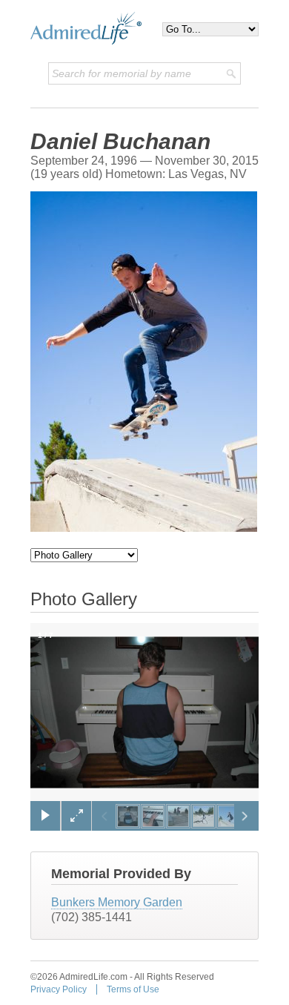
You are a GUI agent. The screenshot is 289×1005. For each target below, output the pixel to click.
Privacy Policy (58, 989)
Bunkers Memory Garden (116, 902)
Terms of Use (133, 989)
